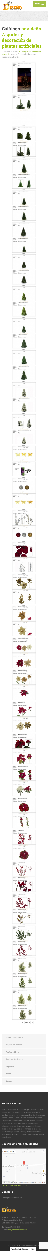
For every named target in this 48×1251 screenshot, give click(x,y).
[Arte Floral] (13, 5)
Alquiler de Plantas (14, 1045)
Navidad (9, 1081)
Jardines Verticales (14, 1059)
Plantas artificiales (14, 1052)
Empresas (10, 1066)
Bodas (8, 1074)
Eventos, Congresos (14, 1037)
